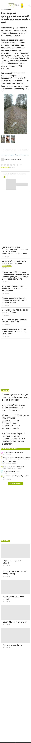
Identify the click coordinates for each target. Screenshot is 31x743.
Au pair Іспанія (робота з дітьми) (12, 561)
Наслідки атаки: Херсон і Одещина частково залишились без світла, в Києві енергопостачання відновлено (15, 250)
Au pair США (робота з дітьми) (15, 622)
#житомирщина (5, 155)
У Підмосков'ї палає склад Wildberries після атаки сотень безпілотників (14, 288)
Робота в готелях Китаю (12, 645)
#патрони (17, 155)
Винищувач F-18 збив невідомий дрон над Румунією (15, 311)
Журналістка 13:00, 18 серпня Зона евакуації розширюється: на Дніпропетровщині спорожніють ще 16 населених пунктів (15, 275)
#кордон (12, 155)
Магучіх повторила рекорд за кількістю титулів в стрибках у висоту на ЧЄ (14, 331)
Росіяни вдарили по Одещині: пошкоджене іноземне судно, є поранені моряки (14, 300)
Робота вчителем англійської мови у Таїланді (14, 572)
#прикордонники (25, 155)
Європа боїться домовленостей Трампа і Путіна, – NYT (14, 320)
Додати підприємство (15, 483)
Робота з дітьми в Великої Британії (13, 598)
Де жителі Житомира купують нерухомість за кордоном (14, 262)
